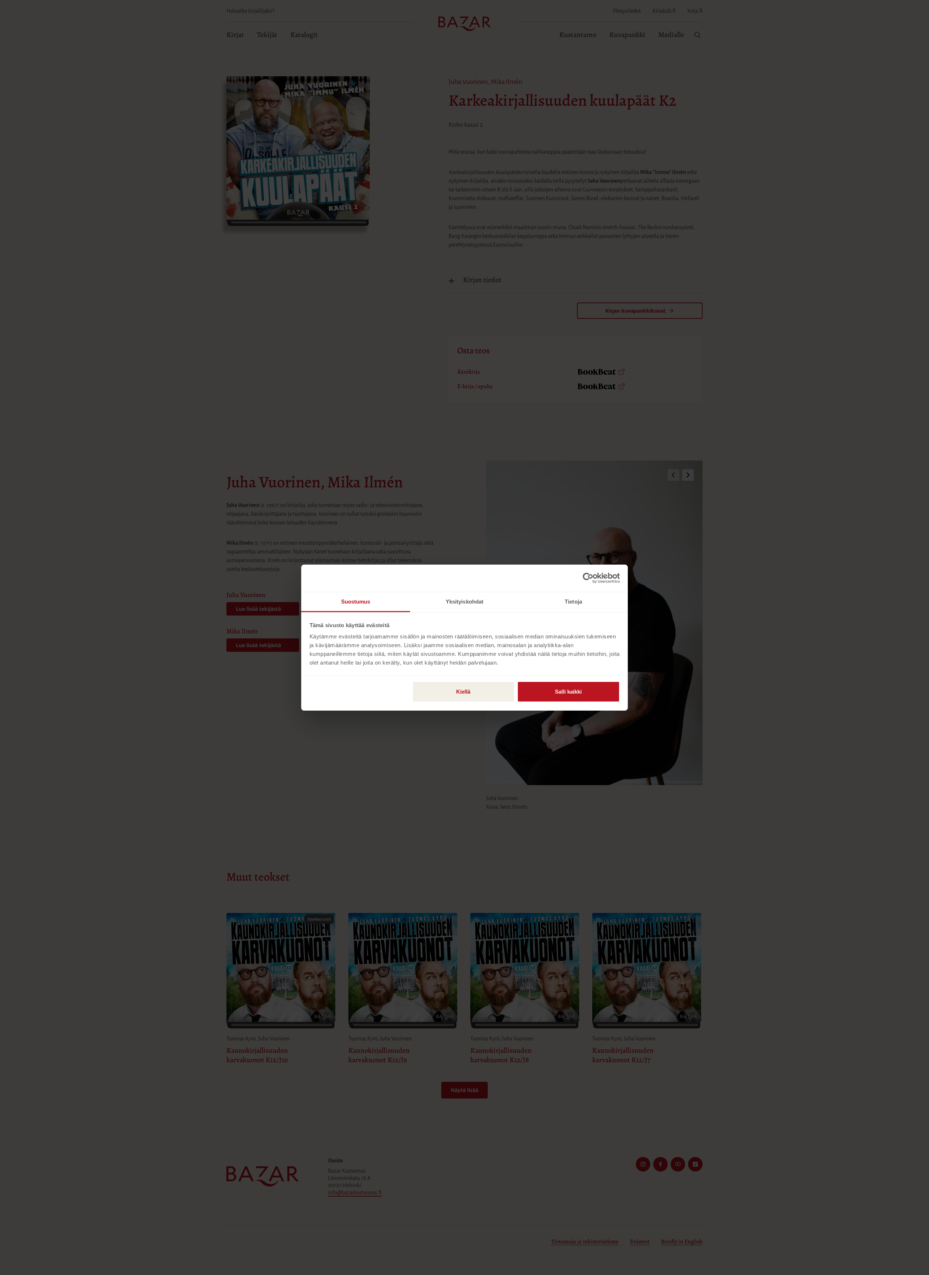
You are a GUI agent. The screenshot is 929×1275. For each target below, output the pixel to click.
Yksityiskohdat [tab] (464, 601)
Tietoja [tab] (573, 601)
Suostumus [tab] (356, 601)
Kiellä (463, 691)
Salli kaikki (568, 691)
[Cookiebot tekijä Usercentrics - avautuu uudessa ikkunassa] (588, 578)
